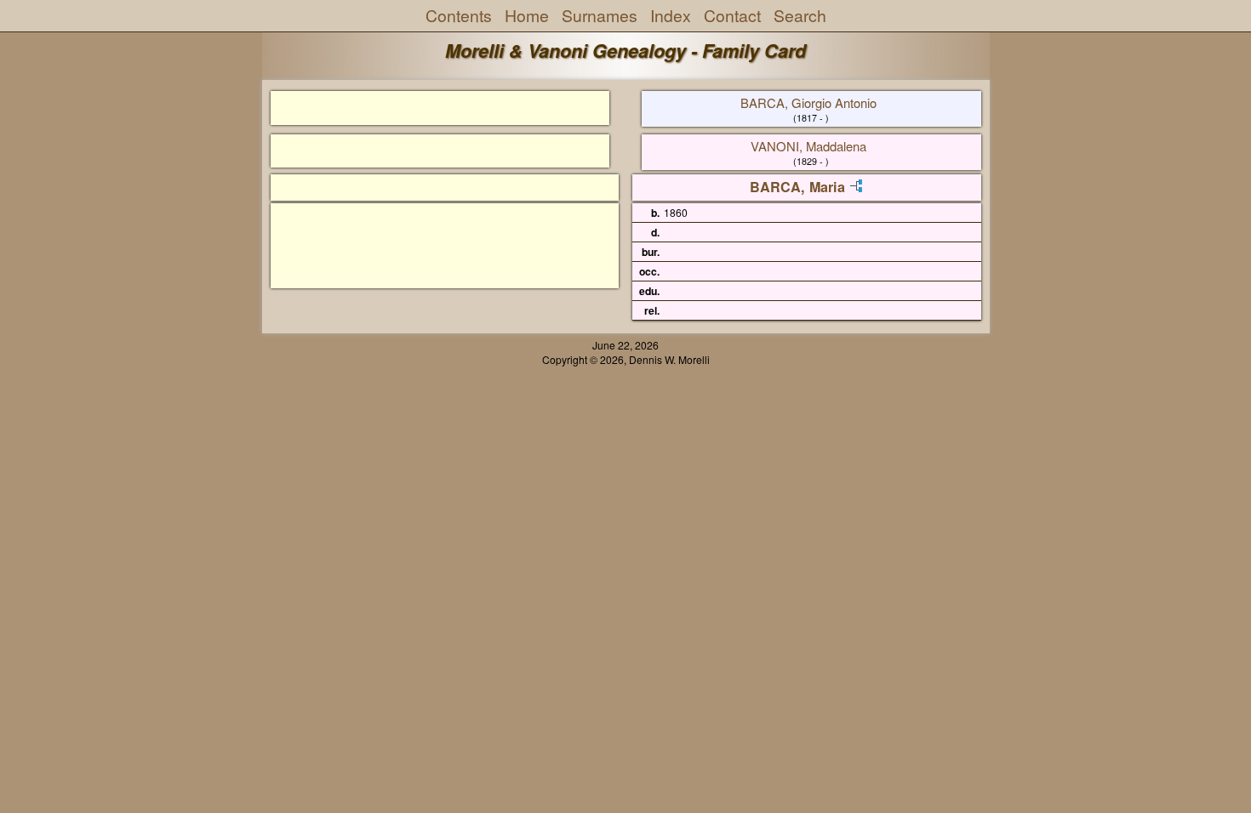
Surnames (599, 15)
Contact (732, 15)
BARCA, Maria (797, 186)
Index (670, 15)
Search (800, 15)
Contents (459, 15)
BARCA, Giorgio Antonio (808, 102)
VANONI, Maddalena (808, 146)
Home (527, 15)
